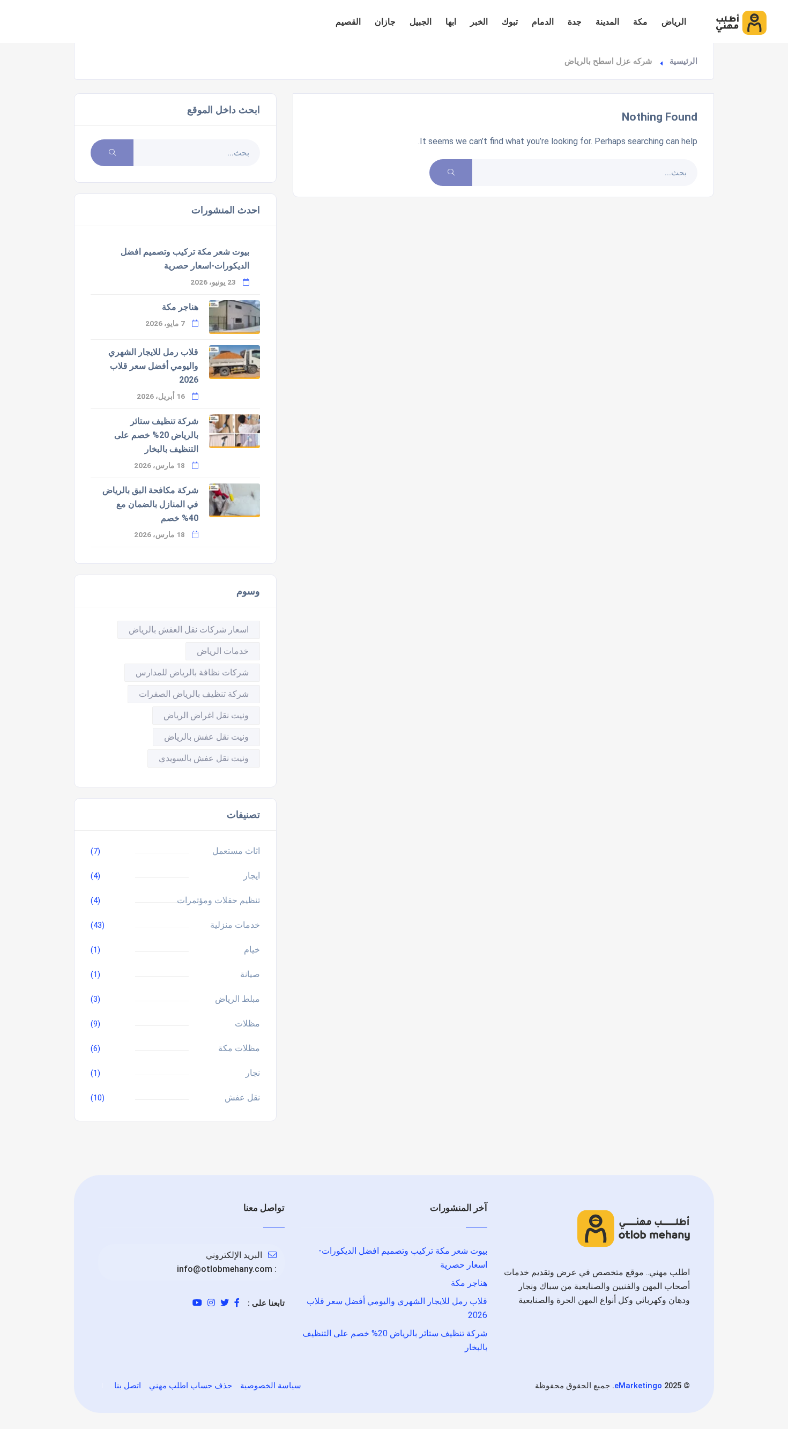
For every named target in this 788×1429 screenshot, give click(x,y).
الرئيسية (683, 61)
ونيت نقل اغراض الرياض (206, 715)
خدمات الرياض (223, 651)
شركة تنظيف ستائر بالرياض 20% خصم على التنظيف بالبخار (156, 435)
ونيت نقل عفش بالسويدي (204, 758)
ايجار (251, 875)
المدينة (607, 22)
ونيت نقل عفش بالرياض (206, 737)
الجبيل (421, 22)
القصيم (348, 22)
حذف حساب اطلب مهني (190, 1385)
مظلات (247, 1023)
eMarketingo (638, 1385)
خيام (252, 949)
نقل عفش (242, 1097)
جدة (575, 22)
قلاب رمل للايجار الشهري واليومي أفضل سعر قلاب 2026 (153, 366)
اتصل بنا (127, 1385)
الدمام (543, 22)
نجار (253, 1073)
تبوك (510, 22)
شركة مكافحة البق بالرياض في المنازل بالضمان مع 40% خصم (150, 504)
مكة (640, 22)
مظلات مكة (239, 1048)
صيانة (250, 974)
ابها (450, 22)
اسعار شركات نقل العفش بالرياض (189, 629)
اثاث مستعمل (236, 851)
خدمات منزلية (235, 925)
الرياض (673, 22)
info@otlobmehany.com (224, 1269)
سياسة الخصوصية (270, 1385)
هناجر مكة (180, 307)
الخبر (479, 22)
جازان (385, 22)
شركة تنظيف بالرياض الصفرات (194, 694)
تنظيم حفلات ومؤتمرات (218, 900)
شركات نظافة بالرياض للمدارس (192, 672)
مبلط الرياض (237, 999)
